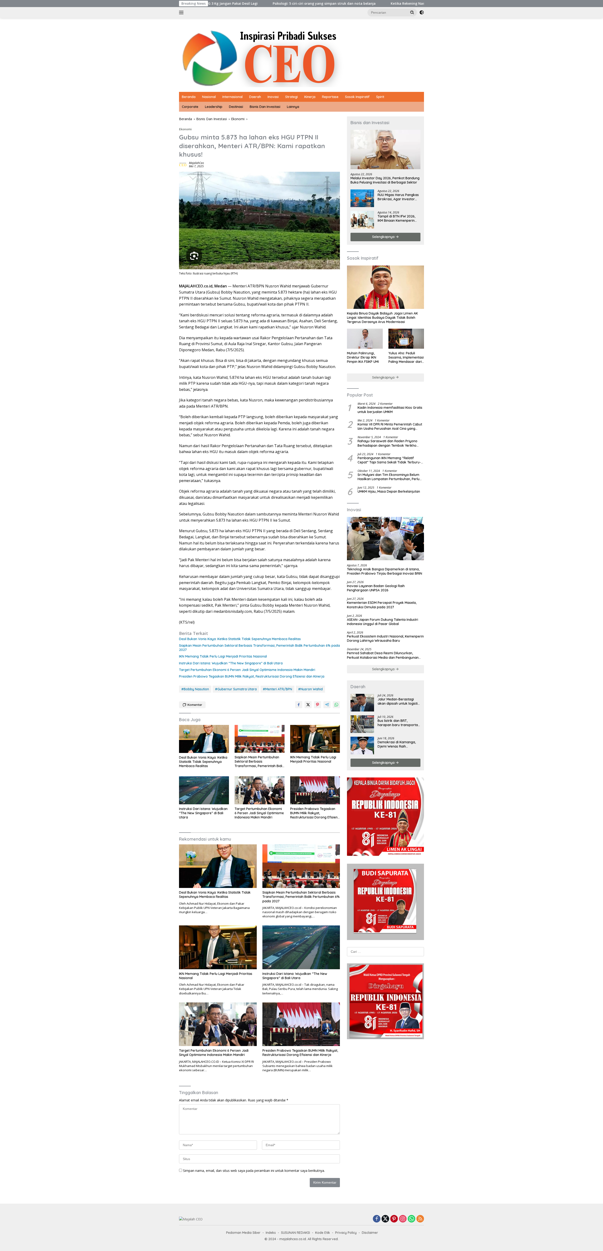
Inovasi (273, 97)
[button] (412, 12)
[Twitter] (385, 1219)
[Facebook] (376, 1219)
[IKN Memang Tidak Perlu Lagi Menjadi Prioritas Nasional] (315, 739)
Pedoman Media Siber (243, 1233)
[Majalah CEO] (301, 57)
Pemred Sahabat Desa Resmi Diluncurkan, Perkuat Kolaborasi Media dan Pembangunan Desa (383, 655)
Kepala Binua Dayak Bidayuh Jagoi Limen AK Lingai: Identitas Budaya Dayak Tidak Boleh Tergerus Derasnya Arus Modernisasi (382, 317)
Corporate (190, 107)
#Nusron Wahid (310, 689)
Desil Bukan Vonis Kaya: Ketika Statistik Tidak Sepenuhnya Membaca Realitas (240, 639)
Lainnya (293, 107)
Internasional (232, 97)
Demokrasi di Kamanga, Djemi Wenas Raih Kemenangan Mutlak (397, 744)
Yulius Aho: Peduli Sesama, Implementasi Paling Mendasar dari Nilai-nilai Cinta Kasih (406, 357)
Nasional (209, 97)
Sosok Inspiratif (357, 97)
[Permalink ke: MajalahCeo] (183, 164)
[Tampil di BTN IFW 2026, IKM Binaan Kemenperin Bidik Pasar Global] (362, 220)
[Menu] (182, 12)
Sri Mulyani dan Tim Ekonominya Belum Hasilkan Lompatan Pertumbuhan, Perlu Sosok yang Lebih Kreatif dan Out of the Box (389, 477)
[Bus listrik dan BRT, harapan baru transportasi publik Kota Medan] (362, 724)
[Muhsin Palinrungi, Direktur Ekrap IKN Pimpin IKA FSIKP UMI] (365, 339)
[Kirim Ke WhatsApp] (336, 704)
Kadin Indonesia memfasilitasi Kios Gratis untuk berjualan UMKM (390, 409)
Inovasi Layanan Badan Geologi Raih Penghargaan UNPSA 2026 (376, 588)
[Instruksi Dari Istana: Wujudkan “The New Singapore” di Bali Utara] (204, 790)
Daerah (255, 97)
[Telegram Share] (326, 704)
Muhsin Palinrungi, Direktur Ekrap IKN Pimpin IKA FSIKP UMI (363, 357)
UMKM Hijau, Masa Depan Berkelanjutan (389, 491)
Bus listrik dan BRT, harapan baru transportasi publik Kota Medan (399, 723)
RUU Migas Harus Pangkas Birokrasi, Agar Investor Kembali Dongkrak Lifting (398, 197)
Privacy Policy (346, 1233)
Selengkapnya (383, 237)
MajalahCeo (196, 163)
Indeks (271, 1233)
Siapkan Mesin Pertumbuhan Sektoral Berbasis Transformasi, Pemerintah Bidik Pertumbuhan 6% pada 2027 (259, 647)
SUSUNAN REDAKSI (295, 1233)
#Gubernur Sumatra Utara (236, 689)
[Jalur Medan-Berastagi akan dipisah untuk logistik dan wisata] (362, 702)
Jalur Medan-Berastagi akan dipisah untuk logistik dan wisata (399, 701)
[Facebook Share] (298, 704)
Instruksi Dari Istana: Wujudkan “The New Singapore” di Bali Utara (231, 663)
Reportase (330, 97)
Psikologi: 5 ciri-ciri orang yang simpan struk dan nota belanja (253, 3)
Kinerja (309, 97)
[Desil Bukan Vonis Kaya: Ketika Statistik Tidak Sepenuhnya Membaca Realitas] (204, 739)
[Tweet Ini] (308, 704)
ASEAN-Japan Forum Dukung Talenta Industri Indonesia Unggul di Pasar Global (382, 621)
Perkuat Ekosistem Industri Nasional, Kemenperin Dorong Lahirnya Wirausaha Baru (385, 638)
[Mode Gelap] (421, 12)
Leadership (213, 107)
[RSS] (420, 1219)
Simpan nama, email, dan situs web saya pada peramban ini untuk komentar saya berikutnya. (254, 1170)
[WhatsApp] (411, 1219)
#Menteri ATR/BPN (277, 689)
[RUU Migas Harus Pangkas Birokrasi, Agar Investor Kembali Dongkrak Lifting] (362, 198)
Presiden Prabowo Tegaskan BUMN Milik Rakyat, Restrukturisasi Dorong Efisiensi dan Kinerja (251, 676)
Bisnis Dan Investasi (265, 107)
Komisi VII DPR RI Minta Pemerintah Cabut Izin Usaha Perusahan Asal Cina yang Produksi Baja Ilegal (390, 426)
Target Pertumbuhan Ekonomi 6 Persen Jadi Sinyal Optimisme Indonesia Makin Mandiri (247, 670)
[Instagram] (403, 1219)
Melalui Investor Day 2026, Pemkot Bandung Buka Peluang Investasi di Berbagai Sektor (385, 180)
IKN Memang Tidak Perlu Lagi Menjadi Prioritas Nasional (223, 656)
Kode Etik (322, 1233)
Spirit (380, 97)
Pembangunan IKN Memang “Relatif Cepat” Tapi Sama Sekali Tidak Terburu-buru (389, 460)
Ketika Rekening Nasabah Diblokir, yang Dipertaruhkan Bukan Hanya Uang (382, 3)
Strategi (291, 97)
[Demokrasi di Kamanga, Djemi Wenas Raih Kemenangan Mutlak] (362, 745)
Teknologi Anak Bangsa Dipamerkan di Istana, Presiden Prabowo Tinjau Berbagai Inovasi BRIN (384, 571)
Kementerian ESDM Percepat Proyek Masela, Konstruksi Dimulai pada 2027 (381, 605)
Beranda (189, 97)
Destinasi (236, 107)
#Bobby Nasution (195, 689)
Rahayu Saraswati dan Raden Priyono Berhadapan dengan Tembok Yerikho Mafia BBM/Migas (387, 443)
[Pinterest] (394, 1219)
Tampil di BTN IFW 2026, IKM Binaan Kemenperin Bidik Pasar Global (396, 218)
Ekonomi (185, 129)
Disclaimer (370, 1233)
